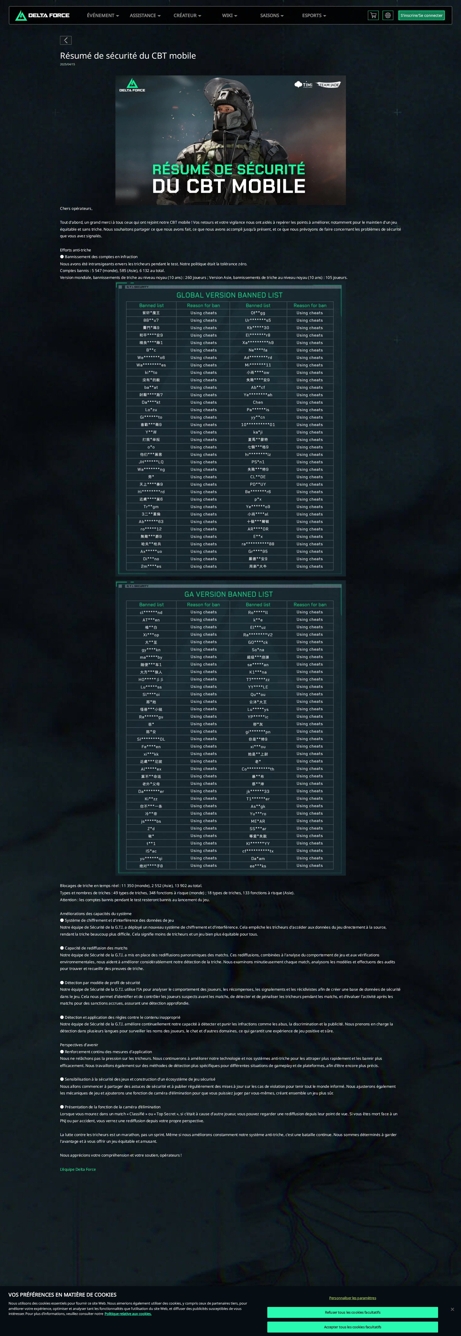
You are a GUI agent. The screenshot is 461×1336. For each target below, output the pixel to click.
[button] (100, 15)
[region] (230, 1311)
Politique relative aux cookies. (128, 1313)
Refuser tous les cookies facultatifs (352, 1312)
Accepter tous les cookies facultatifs (352, 1326)
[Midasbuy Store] (373, 15)
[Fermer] (452, 1309)
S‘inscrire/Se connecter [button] (422, 15)
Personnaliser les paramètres (352, 1297)
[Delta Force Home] (42, 15)
